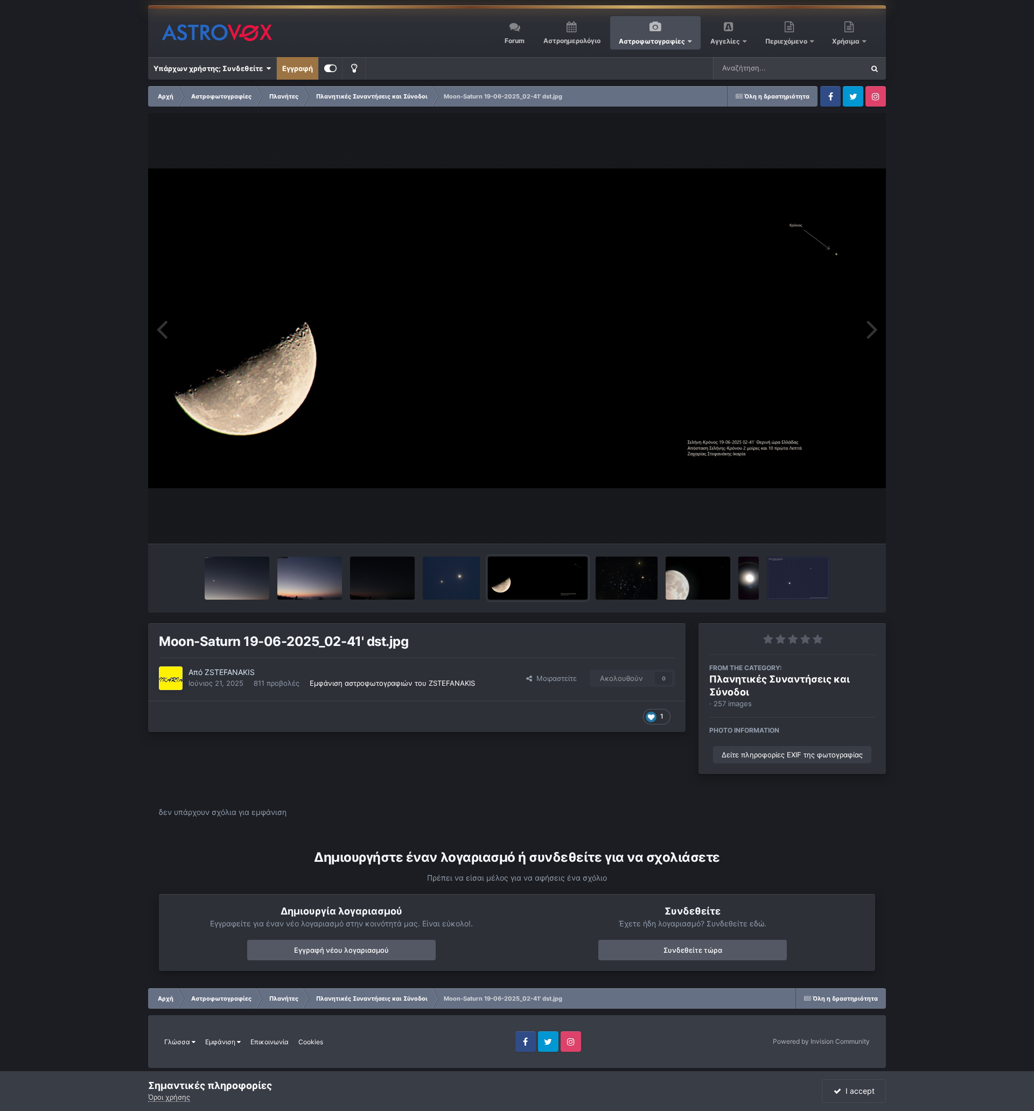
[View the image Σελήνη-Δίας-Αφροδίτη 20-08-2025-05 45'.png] (237, 578)
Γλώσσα (178, 1042)
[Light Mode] (354, 68)
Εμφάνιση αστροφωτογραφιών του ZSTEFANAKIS (392, 683)
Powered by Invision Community (821, 1041)
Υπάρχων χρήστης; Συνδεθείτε (209, 68)
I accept (858, 1090)
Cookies (310, 1042)
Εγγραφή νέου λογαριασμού (341, 950)
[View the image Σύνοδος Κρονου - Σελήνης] (748, 578)
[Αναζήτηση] (874, 68)
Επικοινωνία (269, 1042)
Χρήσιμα (846, 41)
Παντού (837, 68)
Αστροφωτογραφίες (652, 41)
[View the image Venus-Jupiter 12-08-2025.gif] (382, 578)
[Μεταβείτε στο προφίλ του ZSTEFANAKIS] (171, 678)
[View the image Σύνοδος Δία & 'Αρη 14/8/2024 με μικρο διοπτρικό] (798, 578)
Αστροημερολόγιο (571, 41)
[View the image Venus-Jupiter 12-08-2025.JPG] (309, 578)
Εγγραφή (297, 68)
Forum (515, 41)
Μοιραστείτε (554, 678)
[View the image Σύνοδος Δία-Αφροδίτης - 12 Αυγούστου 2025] (451, 578)
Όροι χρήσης (169, 1097)
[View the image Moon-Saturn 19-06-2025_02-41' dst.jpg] (538, 578)
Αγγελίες (725, 41)
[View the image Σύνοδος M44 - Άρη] (627, 578)
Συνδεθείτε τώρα (692, 950)
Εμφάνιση (221, 1042)
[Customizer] (330, 68)
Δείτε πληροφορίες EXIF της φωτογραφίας (792, 754)
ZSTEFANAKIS (230, 672)
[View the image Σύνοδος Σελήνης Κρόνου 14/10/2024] (698, 578)
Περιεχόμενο (787, 41)
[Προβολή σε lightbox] (517, 328)
